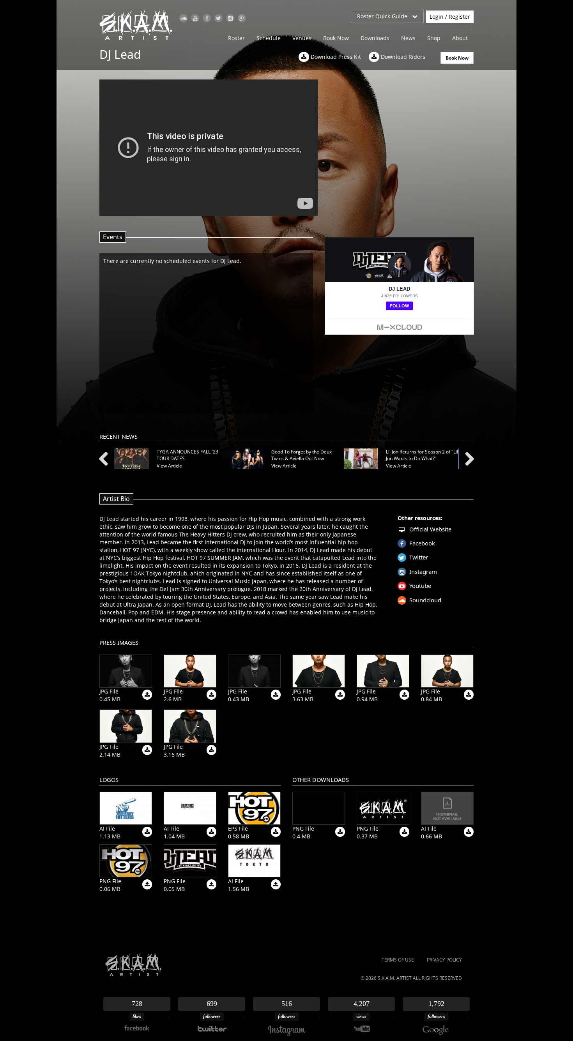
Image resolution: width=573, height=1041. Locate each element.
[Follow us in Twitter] (218, 18)
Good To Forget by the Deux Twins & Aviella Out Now (301, 455)
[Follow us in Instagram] (230, 18)
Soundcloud (425, 600)
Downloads (375, 38)
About (460, 38)
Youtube (420, 585)
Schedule (268, 38)
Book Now (336, 38)
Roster (236, 38)
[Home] (139, 24)
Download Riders (402, 56)
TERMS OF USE (398, 959)
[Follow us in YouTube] (195, 18)
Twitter (418, 557)
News (408, 38)
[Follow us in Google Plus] (242, 18)
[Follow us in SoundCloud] (183, 18)
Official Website (430, 529)
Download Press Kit (335, 56)
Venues (301, 38)
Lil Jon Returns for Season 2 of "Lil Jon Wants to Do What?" (422, 455)
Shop (433, 38)
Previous (106, 457)
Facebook (422, 543)
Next (466, 457)
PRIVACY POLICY (444, 959)
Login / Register (450, 16)
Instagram (423, 571)
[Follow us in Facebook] (207, 18)
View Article (169, 465)
